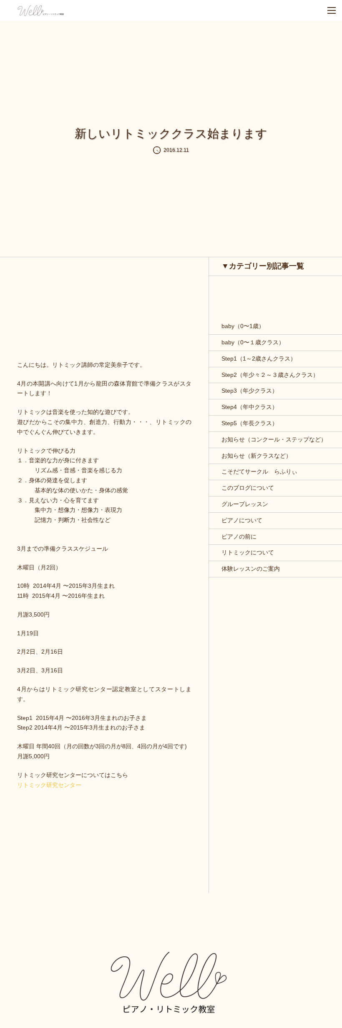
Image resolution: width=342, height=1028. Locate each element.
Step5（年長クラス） (249, 423)
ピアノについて (241, 520)
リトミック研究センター (49, 785)
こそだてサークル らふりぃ (259, 471)
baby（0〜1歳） (242, 326)
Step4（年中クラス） (249, 407)
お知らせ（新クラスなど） (256, 455)
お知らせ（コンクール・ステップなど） (274, 439)
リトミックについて (247, 552)
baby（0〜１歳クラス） (252, 342)
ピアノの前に (238, 536)
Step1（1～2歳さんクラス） (258, 358)
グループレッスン (244, 504)
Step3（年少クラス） (249, 390)
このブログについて (247, 487)
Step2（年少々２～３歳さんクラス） (270, 374)
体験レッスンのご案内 (250, 568)
